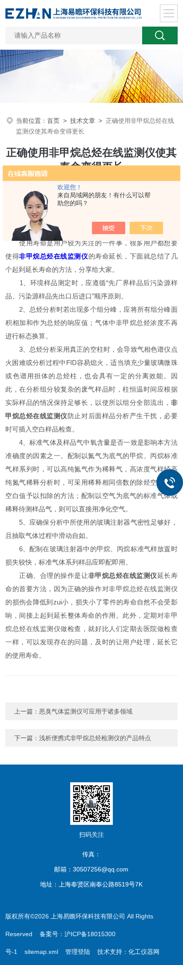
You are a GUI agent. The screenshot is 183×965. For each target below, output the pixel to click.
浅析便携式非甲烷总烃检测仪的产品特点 (95, 737)
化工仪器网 (143, 951)
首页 (53, 120)
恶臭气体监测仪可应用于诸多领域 (85, 711)
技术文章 (82, 120)
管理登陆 (77, 951)
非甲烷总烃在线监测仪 (53, 256)
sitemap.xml (41, 951)
